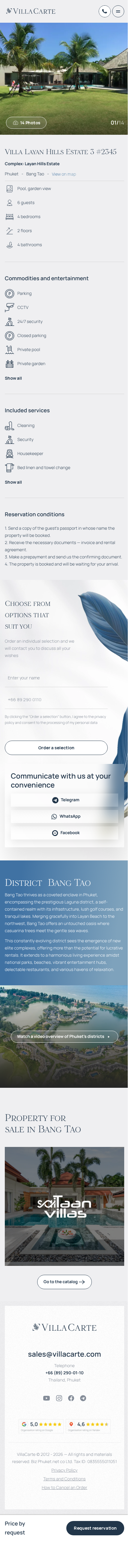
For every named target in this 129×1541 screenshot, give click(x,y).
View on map (64, 174)
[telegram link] (83, 1398)
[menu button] (118, 11)
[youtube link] (46, 1398)
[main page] (30, 11)
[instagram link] (59, 1398)
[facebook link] (71, 1398)
